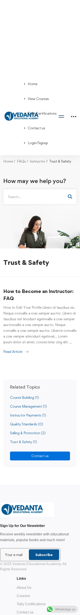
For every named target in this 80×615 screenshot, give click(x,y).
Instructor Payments (28, 415)
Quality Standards (26, 424)
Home (8, 161)
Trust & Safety (23, 442)
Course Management (28, 406)
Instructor (37, 161)
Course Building (24, 397)
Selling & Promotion (28, 433)
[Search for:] (40, 197)
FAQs (21, 161)
